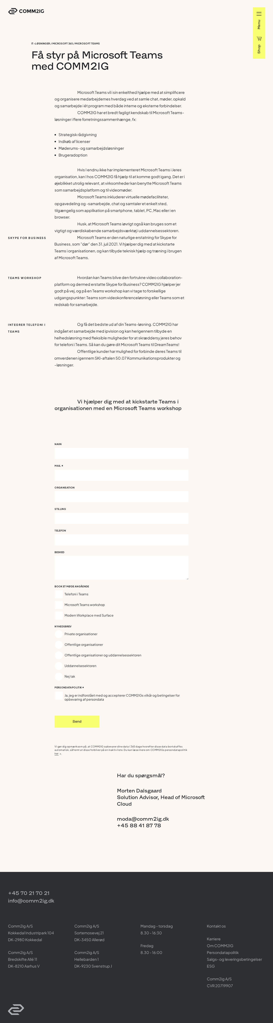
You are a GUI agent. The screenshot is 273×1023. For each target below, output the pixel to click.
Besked (59, 552)
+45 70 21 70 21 (29, 893)
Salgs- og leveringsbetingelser (234, 959)
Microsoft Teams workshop (85, 605)
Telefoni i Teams (76, 594)
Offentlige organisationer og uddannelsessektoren (103, 655)
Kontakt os (216, 926)
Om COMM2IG (220, 945)
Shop (259, 49)
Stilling (60, 508)
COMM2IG (26, 11)
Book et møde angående (72, 586)
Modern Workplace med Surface (89, 615)
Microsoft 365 (62, 43)
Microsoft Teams (87, 43)
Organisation (65, 487)
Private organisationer (81, 634)
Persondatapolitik (69, 688)
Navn (58, 444)
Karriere (214, 938)
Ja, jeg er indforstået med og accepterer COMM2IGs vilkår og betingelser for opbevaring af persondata (122, 697)
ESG (211, 966)
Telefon (60, 530)
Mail (59, 466)
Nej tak (70, 676)
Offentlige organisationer (84, 644)
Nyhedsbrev (63, 626)
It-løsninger (40, 43)
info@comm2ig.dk (31, 901)
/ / (65, 43)
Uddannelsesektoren (80, 666)
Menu (259, 24)
